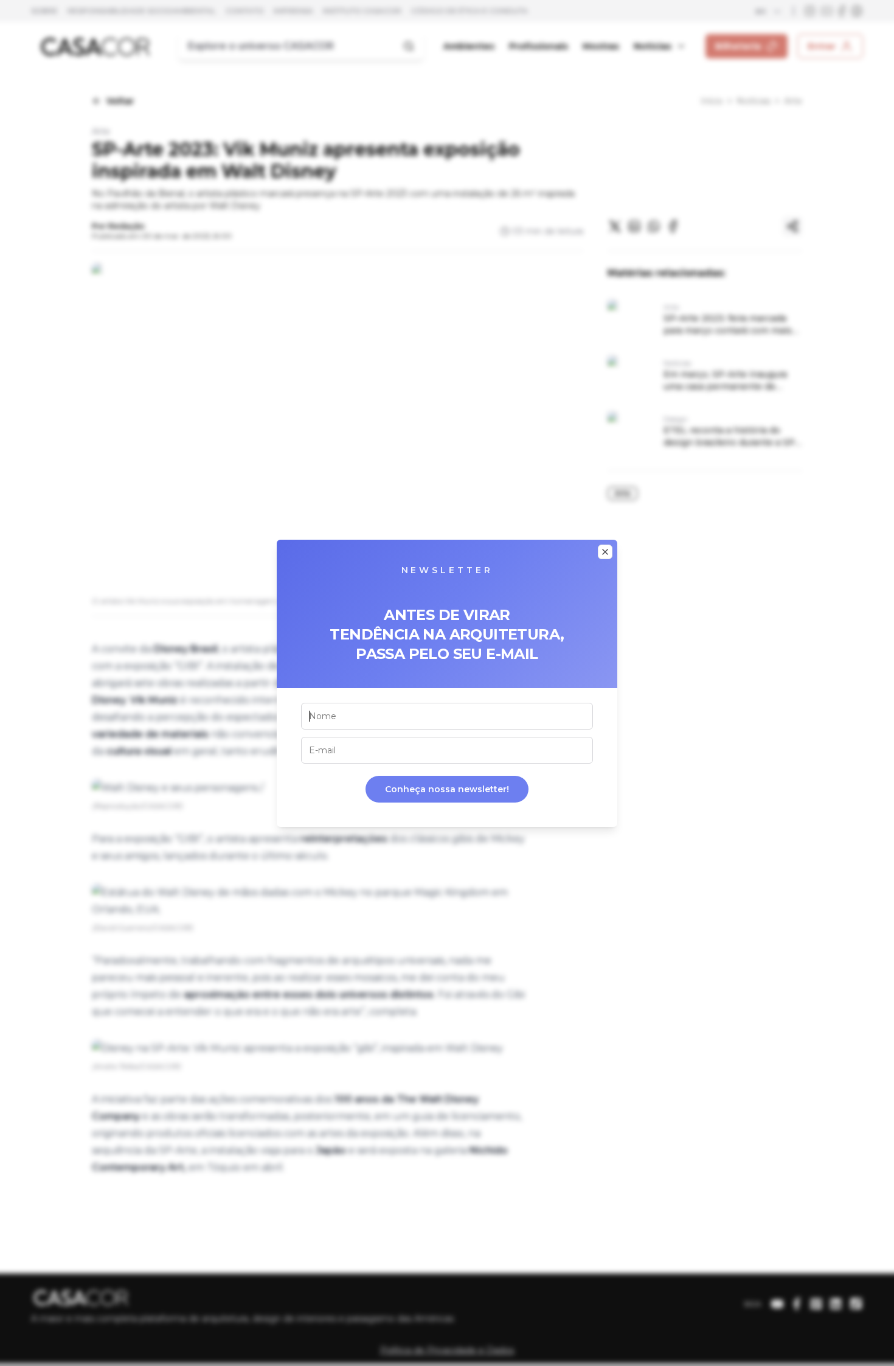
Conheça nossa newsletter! (447, 789)
